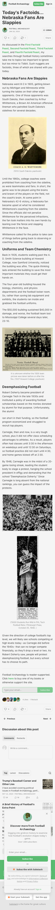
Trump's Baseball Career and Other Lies (19, 782)
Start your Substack (20, 897)
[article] (27, 789)
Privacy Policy (32, 881)
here (11, 678)
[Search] (50, 773)
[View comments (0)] (15, 38)
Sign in (49, 4)
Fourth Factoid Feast (27, 52)
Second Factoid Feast (23, 48)
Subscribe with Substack (29, 869)
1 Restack (34, 699)
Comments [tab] (9, 738)
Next (45, 718)
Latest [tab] (13, 773)
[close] (47, 813)
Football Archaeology (19, 29)
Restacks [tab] (21, 738)
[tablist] (14, 738)
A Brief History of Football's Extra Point (18, 806)
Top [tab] (5, 773)
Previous (11, 718)
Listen (49, 30)
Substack (13, 904)
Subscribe (38, 4)
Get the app (41, 897)
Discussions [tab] (24, 773)
